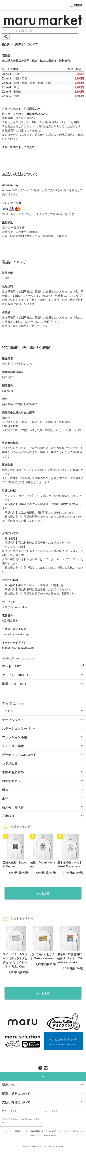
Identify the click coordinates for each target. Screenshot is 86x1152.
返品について (21, 1131)
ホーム (8, 1131)
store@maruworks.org (15, 634)
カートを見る (51, 1111)
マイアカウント (9, 1111)
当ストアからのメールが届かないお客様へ (21, 1121)
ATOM (53, 1135)
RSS (46, 1135)
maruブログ (35, 1135)
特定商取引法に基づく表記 (43, 1131)
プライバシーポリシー (69, 1131)
